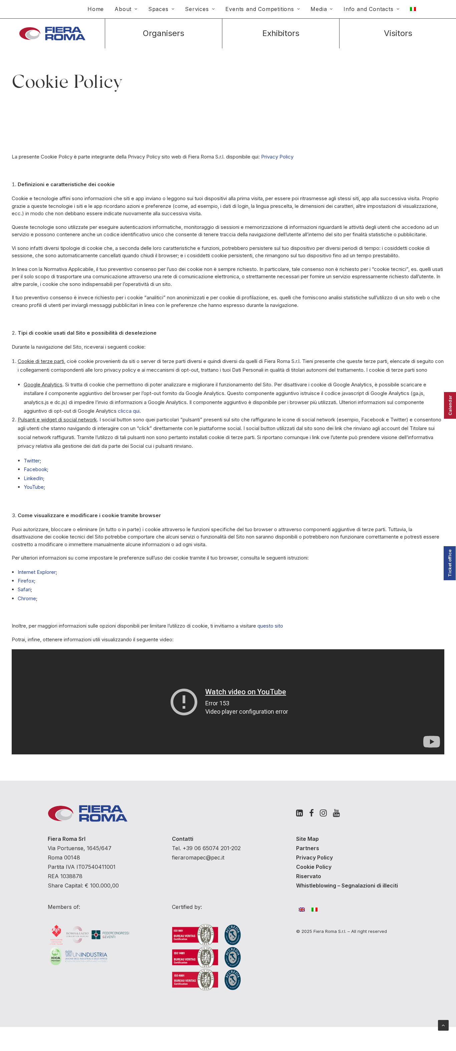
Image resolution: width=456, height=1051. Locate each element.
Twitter (32, 460)
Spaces (158, 9)
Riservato (308, 876)
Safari (24, 589)
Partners (307, 848)
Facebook (35, 469)
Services (197, 9)
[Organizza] (163, 33)
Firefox (26, 581)
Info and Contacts (369, 9)
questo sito (270, 626)
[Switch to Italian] (413, 9)
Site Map (307, 838)
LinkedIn (33, 478)
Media (318, 9)
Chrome (27, 598)
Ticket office (449, 563)
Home (95, 9)
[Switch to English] (305, 909)
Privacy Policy (277, 156)
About (123, 9)
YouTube (34, 487)
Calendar (450, 405)
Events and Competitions (259, 9)
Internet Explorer (37, 572)
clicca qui (129, 411)
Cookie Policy (313, 866)
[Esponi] (280, 33)
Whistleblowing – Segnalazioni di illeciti (347, 885)
